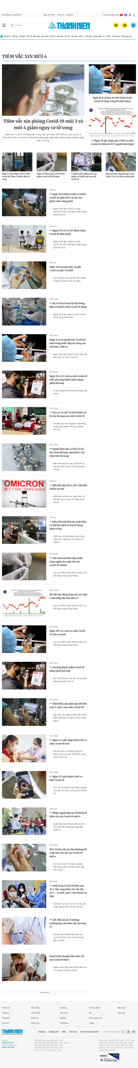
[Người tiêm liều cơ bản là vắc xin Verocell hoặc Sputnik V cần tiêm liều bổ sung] (24, 457)
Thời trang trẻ (126, 36)
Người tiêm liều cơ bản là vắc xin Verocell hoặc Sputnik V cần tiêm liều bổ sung (67, 452)
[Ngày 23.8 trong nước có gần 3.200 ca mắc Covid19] (24, 275)
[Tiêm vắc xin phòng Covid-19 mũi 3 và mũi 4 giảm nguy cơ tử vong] (43, 90)
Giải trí (81, 36)
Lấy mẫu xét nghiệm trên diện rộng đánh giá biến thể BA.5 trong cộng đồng (69, 717)
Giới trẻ (52, 36)
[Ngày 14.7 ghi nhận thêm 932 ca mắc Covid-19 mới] (24, 748)
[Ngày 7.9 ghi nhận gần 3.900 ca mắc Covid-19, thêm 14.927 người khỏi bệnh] (112, 122)
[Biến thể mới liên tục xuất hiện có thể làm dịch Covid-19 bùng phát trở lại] (24, 530)
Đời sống (36, 36)
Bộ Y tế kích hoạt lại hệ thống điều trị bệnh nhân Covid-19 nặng (69, 279)
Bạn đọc (122, 1007)
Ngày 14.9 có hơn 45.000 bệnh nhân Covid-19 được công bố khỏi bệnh (112, 99)
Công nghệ (97, 36)
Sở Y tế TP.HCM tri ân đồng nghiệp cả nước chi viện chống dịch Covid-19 (70, 790)
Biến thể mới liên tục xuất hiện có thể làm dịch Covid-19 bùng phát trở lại (69, 466)
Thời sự (15, 36)
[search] (27, 25)
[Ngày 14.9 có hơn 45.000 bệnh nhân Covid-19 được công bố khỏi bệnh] (112, 79)
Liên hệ (69, 15)
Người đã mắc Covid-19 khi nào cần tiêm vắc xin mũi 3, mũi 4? (70, 355)
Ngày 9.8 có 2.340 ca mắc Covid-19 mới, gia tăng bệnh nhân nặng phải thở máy (68, 380)
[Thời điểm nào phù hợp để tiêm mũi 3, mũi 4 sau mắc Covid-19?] (24, 712)
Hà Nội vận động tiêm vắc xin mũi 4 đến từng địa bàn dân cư (68, 596)
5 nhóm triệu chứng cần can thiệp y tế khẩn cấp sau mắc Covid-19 (84, 176)
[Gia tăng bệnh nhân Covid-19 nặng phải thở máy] (24, 675)
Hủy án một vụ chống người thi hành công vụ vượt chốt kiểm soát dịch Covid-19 (69, 754)
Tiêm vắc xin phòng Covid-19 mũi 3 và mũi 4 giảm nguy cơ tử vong (43, 124)
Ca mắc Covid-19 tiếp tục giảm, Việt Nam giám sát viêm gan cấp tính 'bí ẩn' (68, 867)
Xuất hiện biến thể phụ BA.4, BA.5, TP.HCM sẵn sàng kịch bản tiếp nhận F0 (69, 827)
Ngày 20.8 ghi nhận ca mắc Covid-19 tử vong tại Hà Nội (69, 316)
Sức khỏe (44, 36)
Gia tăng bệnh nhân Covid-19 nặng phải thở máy (66, 669)
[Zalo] (134, 15)
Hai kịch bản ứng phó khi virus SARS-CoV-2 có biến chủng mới (120, 175)
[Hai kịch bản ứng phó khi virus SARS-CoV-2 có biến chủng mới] (121, 161)
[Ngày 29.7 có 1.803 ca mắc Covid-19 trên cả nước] (24, 639)
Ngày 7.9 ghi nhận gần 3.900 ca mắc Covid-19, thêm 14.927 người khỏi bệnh (112, 142)
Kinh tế (29, 36)
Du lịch (67, 36)
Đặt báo (42, 1032)
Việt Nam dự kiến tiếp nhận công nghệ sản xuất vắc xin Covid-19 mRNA (68, 539)
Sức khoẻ (35, 1013)
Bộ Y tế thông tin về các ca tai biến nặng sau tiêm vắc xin (70, 680)
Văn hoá (64, 1013)
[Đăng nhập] (133, 25)
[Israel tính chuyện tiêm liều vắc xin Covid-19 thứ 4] (24, 967)
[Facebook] (125, 15)
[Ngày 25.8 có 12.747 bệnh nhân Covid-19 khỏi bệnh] (24, 239)
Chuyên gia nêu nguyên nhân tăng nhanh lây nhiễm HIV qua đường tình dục (69, 426)
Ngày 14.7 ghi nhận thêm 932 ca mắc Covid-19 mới (68, 742)
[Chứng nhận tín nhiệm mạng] (109, 1058)
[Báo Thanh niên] (12, 1032)
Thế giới (22, 36)
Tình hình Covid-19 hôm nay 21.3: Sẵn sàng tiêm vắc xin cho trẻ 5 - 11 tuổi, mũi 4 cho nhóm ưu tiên (68, 891)
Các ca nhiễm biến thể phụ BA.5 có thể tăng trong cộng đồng (70, 574)
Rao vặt (121, 1013)
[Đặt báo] (124, 25)
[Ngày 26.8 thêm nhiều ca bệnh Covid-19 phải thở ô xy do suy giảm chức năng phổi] (24, 202)
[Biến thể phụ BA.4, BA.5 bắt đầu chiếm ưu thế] (24, 493)
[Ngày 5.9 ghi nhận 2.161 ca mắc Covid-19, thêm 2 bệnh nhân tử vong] (17, 161)
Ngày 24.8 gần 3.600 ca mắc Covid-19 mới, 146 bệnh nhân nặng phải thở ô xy (70, 211)
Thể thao (88, 36)
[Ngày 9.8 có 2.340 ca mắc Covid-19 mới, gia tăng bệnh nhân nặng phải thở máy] (24, 384)
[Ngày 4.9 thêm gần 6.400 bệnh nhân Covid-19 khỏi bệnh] (52, 161)
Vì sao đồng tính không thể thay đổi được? (70, 392)
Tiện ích (60, 15)
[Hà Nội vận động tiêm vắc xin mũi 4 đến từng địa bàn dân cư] (24, 603)
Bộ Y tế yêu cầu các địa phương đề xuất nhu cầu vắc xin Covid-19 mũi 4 (68, 853)
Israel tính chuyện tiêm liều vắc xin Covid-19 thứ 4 (66, 958)
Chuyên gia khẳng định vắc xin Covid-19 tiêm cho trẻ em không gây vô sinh (68, 937)
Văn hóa (74, 36)
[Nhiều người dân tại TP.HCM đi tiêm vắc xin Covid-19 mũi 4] (24, 821)
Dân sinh (53, 809)
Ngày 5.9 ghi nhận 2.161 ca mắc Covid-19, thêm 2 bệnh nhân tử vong (16, 176)
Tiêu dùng (116, 36)
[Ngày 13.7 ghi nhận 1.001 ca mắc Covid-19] (24, 785)
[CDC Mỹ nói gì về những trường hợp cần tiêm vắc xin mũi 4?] (24, 931)
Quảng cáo (54, 1032)
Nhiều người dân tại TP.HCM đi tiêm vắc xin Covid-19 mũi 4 (68, 814)
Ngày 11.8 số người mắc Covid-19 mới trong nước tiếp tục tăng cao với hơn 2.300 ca (67, 343)
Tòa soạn (73, 1032)
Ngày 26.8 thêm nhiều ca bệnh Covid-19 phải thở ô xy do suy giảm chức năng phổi (67, 198)
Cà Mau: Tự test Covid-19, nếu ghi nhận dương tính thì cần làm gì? (69, 905)
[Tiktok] (130, 15)
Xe (104, 36)
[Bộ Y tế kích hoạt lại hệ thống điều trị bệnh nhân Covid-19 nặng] (24, 311)
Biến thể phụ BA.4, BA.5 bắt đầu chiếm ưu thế (68, 487)
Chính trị (7, 36)
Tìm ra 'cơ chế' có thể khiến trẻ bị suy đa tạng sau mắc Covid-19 (67, 414)
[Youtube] (121, 15)
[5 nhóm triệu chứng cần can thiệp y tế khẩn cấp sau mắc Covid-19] (86, 161)
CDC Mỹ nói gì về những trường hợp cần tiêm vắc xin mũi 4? (67, 923)
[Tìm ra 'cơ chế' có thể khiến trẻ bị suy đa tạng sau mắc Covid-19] (24, 421)
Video (108, 36)
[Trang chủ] (2, 36)
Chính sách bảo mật (89, 1032)
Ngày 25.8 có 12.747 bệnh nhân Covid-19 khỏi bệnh (67, 232)
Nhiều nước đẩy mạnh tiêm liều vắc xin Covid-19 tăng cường (70, 968)
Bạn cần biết (49, 15)
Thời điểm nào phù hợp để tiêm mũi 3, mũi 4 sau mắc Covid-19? (68, 705)
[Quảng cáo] (116, 25)
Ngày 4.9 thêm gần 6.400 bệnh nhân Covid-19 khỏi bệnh (51, 175)
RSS (64, 1032)
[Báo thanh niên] (69, 25)
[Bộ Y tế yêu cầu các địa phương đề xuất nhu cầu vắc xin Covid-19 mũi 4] (24, 857)
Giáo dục (60, 36)
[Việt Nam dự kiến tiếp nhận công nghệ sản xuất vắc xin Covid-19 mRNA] (24, 566)
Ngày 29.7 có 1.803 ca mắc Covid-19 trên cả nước (67, 632)
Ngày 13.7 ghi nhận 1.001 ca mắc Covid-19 (65, 778)
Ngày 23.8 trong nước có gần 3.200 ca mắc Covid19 (65, 268)
